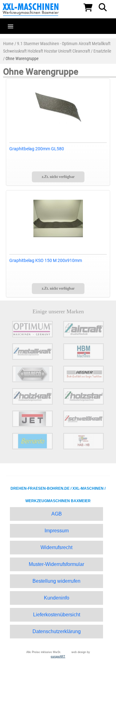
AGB (56, 513)
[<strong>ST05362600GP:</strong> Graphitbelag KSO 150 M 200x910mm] (58, 218)
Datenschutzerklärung (56, 631)
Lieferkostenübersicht (56, 614)
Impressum (57, 530)
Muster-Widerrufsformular (56, 564)
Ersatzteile (102, 51)
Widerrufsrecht (56, 547)
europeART (58, 656)
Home (8, 43)
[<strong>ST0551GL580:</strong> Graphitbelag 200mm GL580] (58, 107)
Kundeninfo (56, 597)
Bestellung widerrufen (56, 581)
